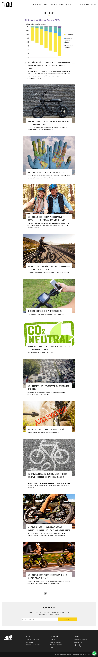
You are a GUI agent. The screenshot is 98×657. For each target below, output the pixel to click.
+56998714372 (78, 642)
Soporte (53, 4)
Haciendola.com (82, 654)
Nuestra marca (36, 4)
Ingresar (82, 4)
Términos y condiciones (32, 639)
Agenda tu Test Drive (65, 4)
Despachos (29, 642)
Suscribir (66, 619)
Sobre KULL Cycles (55, 642)
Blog (51, 647)
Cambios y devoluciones (33, 644)
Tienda (45, 4)
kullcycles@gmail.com (80, 639)
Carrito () (89, 4)
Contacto (52, 639)
